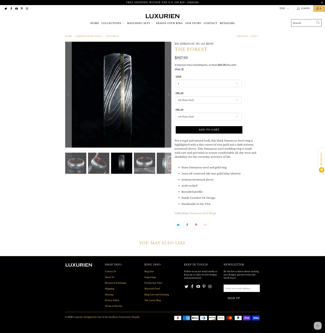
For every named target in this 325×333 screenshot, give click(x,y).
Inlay (180, 93)
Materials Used (152, 288)
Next (254, 36)
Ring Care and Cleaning (156, 294)
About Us (109, 277)
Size (178, 76)
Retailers (227, 23)
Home (94, 23)
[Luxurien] (162, 16)
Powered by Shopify (129, 317)
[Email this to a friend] (205, 225)
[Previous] (68, 95)
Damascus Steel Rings (203, 213)
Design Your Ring (169, 23)
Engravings (150, 277)
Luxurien (78, 317)
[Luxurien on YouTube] (16, 8)
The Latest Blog (152, 300)
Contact (210, 23)
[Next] (168, 95)
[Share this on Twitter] (178, 225)
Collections (111, 23)
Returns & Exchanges (116, 283)
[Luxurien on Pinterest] (21, 8)
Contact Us (110, 271)
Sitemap (109, 294)
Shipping (109, 288)
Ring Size (149, 271)
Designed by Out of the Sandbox (101, 317)
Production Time (153, 283)
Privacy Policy (112, 300)
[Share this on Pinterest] (196, 225)
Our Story (193, 23)
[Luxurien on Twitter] (5, 8)
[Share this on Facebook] (187, 225)
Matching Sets (138, 23)
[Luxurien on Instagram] (26, 8)
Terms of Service (113, 306)
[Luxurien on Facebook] (10, 8)
